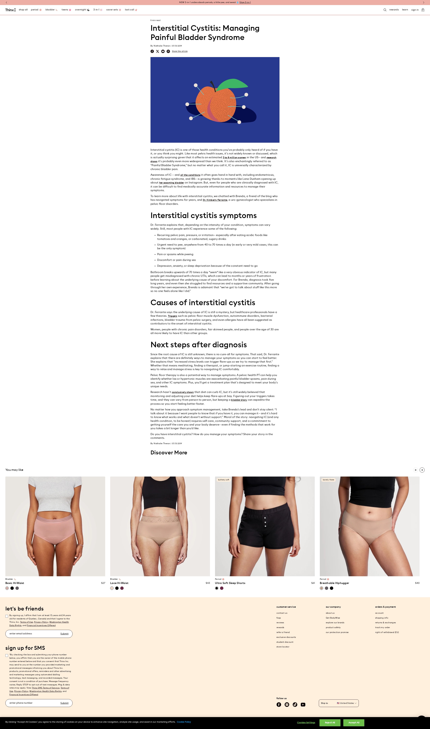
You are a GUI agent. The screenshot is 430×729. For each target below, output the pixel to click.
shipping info (381, 618)
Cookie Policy (184, 722)
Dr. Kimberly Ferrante (215, 200)
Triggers (172, 316)
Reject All (330, 723)
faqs (278, 618)
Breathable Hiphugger (334, 583)
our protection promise (337, 632)
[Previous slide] (415, 470)
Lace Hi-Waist (119, 583)
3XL (173, 572)
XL (55, 572)
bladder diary (239, 400)
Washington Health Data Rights (45, 691)
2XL (166, 572)
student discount (284, 642)
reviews (280, 623)
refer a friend (283, 632)
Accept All (354, 723)
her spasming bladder (171, 183)
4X (81, 572)
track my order (382, 627)
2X (68, 572)
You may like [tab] (14, 469)
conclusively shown (183, 392)
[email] (163, 51)
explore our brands (335, 623)
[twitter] (157, 51)
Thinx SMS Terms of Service (45, 688)
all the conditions (190, 175)
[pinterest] (168, 51)
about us (330, 613)
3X (74, 572)
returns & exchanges (385, 623)
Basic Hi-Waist (14, 583)
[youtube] (303, 704)
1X (62, 572)
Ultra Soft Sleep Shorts (230, 583)
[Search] (385, 10)
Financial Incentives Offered (41, 625)
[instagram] (287, 704)
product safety (333, 627)
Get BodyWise (333, 618)
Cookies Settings (306, 723)
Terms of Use (26, 622)
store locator (282, 647)
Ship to (324, 703)
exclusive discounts (286, 637)
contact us (281, 613)
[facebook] (152, 51)
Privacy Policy (41, 622)
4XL (179, 572)
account (379, 613)
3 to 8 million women (234, 157)
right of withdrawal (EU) (387, 632)
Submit (64, 634)
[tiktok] (295, 704)
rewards (280, 627)
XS (30, 572)
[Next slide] (422, 470)
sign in (415, 10)
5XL (185, 572)
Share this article (180, 51)
